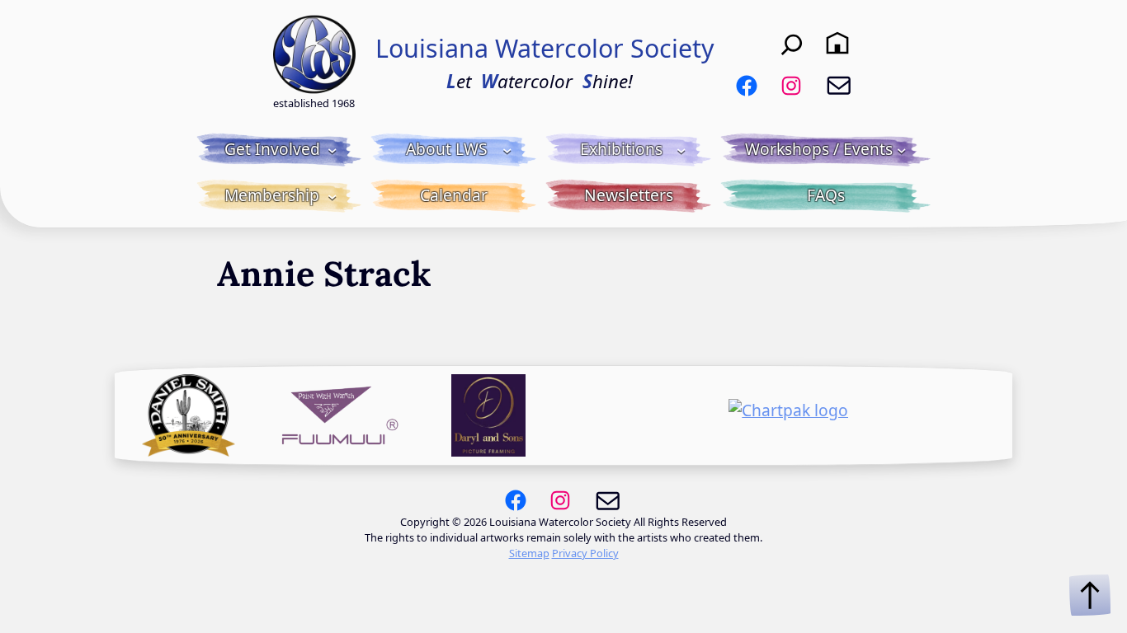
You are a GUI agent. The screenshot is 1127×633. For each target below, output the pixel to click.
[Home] (837, 42)
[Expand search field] (792, 43)
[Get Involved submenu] (332, 150)
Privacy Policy (585, 553)
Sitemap (529, 553)
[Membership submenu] (332, 196)
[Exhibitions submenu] (681, 150)
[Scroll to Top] (1089, 595)
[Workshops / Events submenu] (902, 150)
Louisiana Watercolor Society (544, 48)
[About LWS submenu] (507, 150)
